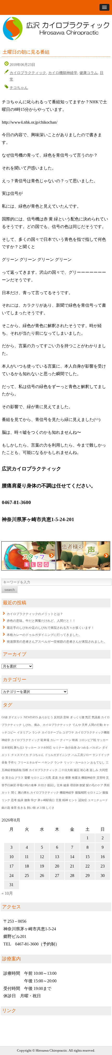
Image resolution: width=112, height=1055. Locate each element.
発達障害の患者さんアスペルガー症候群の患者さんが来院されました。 (57, 641)
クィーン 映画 (69, 740)
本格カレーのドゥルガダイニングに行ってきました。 (44, 635)
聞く (14, 792)
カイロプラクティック (28, 73)
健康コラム (88, 73)
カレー (54, 740)
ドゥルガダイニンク (58, 755)
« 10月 (7, 893)
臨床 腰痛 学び (27, 800)
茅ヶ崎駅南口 (46, 800)
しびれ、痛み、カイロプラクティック (47, 724)
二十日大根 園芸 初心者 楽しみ (78, 770)
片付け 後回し (47, 785)
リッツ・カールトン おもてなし (84, 762)
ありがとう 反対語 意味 (54, 717)
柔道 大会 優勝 (61, 777)
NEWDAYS (31, 717)
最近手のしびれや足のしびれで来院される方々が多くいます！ (50, 628)
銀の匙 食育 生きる (14, 807)
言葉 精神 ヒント (66, 800)
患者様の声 (83, 556)
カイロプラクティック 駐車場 (30, 740)
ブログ (28, 556)
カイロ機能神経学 (62, 73)
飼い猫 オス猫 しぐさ (40, 807)
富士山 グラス (14, 777)
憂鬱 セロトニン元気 (37, 777)
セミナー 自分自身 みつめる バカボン (77, 747)
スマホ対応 (45, 747)
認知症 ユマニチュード (93, 800)
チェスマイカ (19, 755)
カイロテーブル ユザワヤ (58, 732)
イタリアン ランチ (29, 732)
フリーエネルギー (29, 762)
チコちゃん (19, 87)
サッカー (30, 747)
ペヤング (47, 762)
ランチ (58, 762)
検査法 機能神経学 (84, 777)
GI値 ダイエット (12, 717)
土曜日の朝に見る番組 (26, 52)
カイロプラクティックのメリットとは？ (35, 614)
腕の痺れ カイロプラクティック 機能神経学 (46, 792)
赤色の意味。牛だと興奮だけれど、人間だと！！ (41, 621)
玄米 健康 (63, 785)
